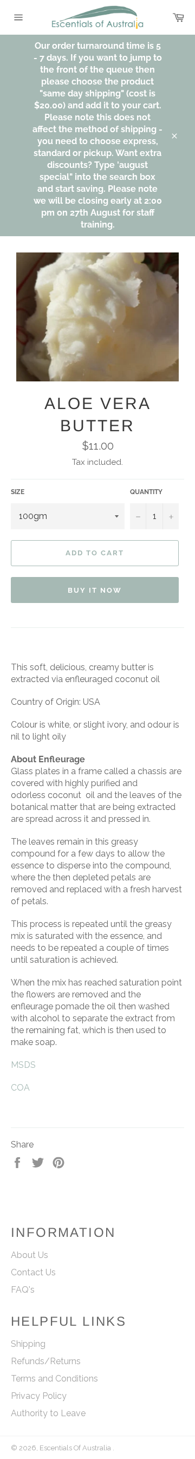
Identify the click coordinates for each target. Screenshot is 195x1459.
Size (17, 492)
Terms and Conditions (54, 1378)
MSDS (23, 1065)
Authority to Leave (48, 1413)
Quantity (146, 492)
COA (20, 1087)
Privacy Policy (39, 1396)
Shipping (28, 1344)
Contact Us (33, 1272)
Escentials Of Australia (76, 1448)
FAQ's (23, 1290)
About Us (29, 1255)
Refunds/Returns (46, 1361)
